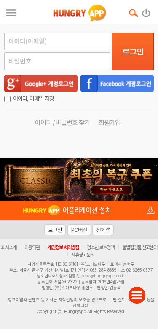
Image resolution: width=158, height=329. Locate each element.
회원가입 (110, 123)
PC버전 (79, 229)
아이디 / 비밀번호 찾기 (62, 123)
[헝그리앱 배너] (79, 179)
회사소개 (8, 247)
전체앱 (103, 229)
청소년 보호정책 (100, 247)
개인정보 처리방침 (63, 247)
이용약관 (32, 247)
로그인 (133, 51)
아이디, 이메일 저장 (33, 98)
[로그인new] (146, 11)
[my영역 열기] (11, 11)
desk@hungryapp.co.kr (103, 275)
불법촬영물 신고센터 (139, 247)
